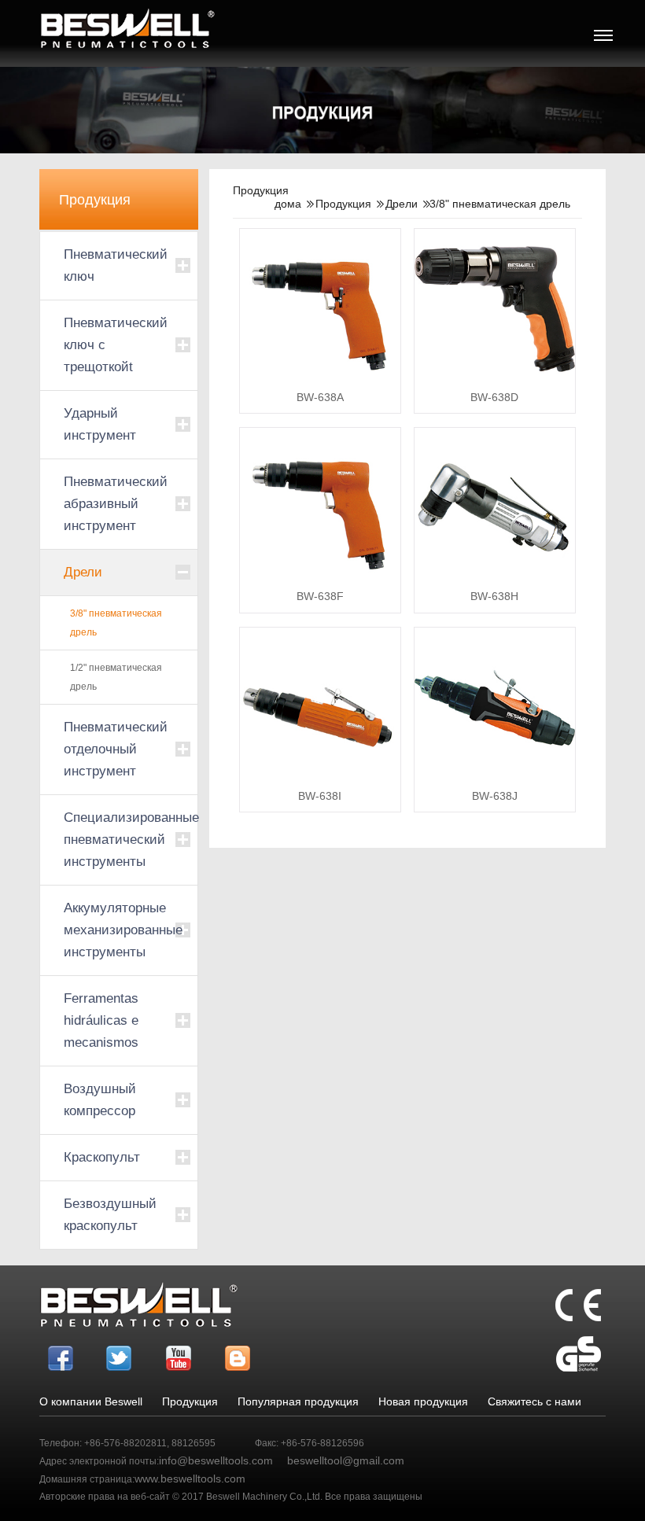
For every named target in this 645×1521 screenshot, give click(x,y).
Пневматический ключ (116, 265)
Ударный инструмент (100, 424)
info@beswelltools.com (216, 1460)
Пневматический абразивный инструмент (116, 503)
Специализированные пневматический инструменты (119, 839)
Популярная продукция (298, 1401)
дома (288, 203)
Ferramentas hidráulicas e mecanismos (101, 1020)
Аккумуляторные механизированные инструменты (119, 929)
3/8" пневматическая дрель (116, 623)
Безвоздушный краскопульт (110, 1214)
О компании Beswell (90, 1401)
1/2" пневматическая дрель (116, 677)
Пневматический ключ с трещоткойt (116, 344)
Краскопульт (102, 1157)
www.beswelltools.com (190, 1478)
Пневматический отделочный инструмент (116, 749)
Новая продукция (423, 1401)
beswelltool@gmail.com (345, 1460)
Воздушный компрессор (100, 1099)
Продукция (343, 203)
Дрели (83, 572)
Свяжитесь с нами (534, 1401)
